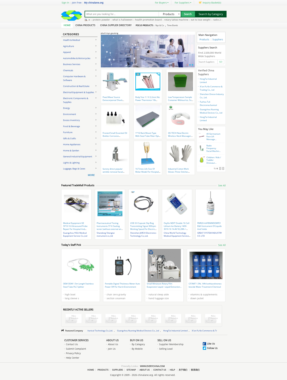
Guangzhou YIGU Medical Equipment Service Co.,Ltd (75, 234)
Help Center (72, 357)
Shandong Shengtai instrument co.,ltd (106, 234)
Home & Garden (71, 150)
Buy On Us (136, 340)
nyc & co (159, 25)
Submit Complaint (76, 348)
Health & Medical (71, 39)
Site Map (131, 369)
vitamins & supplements (203, 294)
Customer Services (76, 340)
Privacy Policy (73, 353)
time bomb (172, 25)
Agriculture (68, 46)
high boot (70, 294)
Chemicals (68, 70)
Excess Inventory (71, 120)
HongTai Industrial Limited (208, 80)
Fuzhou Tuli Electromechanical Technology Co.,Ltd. (209, 103)
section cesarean (116, 298)
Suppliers (217, 39)
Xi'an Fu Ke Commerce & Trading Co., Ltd (211, 88)
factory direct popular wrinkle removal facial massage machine (113, 171)
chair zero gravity (116, 294)
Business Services (71, 64)
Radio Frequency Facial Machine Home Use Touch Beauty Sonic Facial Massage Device (213, 148)
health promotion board (138, 19)
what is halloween (112, 19)
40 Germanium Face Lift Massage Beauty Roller (213, 137)
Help (172, 369)
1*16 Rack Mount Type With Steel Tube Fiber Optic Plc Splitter (147, 136)
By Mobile (137, 348)
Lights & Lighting (71, 162)
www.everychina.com (152, 366)
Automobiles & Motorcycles (76, 58)
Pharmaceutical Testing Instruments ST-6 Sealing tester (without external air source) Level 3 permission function (109, 229)
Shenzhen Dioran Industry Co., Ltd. (212, 96)
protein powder (91, 19)
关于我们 (183, 369)
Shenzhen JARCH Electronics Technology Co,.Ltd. (143, 234)
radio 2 (207, 19)
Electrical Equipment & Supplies (78, 92)
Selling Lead (166, 348)
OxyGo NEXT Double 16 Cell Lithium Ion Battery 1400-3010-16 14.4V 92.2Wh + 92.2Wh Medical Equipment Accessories (176, 229)
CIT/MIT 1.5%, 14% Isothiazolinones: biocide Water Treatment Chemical (205, 285)
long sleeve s (72, 298)
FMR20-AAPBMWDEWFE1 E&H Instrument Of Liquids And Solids (209, 226)
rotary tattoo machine (166, 19)
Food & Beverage (71, 126)
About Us (112, 340)
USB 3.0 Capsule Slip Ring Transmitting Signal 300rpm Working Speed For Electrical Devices (143, 227)
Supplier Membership (171, 344)
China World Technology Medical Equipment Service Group (176, 235)
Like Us (211, 343)
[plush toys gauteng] (148, 53)
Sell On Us (164, 340)
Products (204, 39)
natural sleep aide (158, 294)
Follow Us (212, 348)
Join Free (77, 2)
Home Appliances (71, 144)
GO (220, 61)
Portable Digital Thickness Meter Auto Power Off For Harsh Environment (122, 285)
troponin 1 (219, 19)
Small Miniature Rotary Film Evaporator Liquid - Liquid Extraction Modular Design (163, 285)
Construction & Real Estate (76, 86)
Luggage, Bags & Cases (74, 168)
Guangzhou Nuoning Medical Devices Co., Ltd (211, 111)
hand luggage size (158, 298)
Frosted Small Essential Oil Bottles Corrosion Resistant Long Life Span (115, 136)
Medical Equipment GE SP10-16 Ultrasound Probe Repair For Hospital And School (75, 227)
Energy (66, 108)
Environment (69, 114)
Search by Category (211, 14)
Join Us (112, 348)
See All (222, 185)
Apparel (67, 52)
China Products (85, 25)
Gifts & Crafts (69, 138)
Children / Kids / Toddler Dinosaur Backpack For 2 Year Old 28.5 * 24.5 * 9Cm (213, 160)
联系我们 (195, 369)
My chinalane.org (93, 2)
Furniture (67, 132)
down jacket (197, 298)
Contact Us (72, 344)
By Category (138, 344)
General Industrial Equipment (77, 156)
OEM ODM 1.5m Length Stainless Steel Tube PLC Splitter (78, 285)
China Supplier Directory (116, 25)
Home (67, 25)
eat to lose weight (190, 19)
